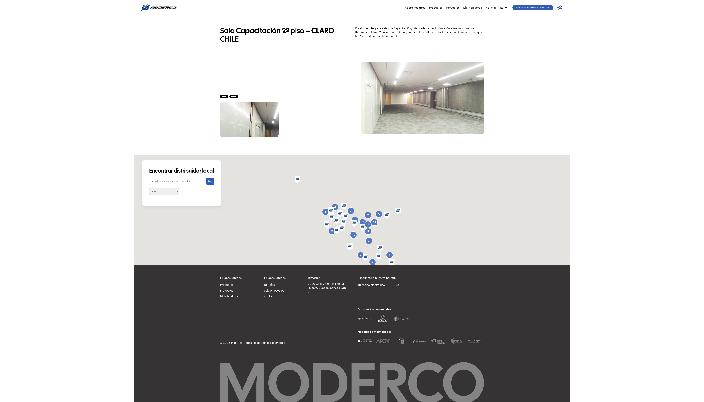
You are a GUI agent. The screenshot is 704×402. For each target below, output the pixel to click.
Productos (436, 7)
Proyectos (453, 7)
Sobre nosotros (415, 7)
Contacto (270, 296)
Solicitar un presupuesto (530, 7)
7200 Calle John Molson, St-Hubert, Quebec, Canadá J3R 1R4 (327, 288)
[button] (387, 215)
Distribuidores (472, 7)
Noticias (491, 7)
